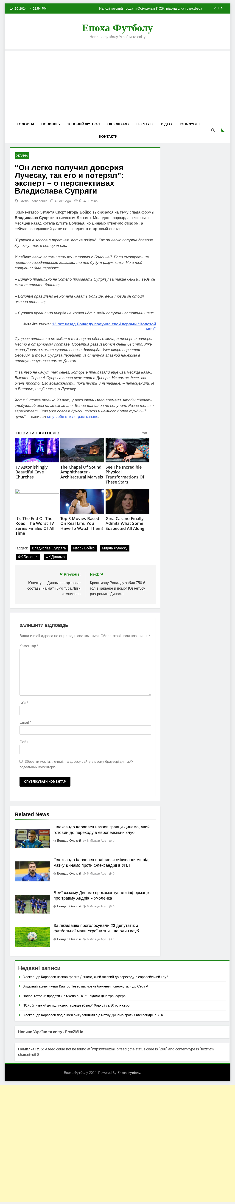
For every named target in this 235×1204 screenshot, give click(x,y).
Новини (49, 124)
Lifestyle (145, 124)
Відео (166, 124)
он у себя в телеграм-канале (72, 416)
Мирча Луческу (114, 548)
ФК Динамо (55, 557)
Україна (22, 155)
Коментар (29, 646)
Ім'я (24, 703)
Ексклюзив (118, 124)
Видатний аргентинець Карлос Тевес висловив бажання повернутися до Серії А (85, 986)
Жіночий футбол (83, 124)
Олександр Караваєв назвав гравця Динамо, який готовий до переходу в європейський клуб (95, 977)
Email (25, 722)
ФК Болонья (28, 557)
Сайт (24, 742)
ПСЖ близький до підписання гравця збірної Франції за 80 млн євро (75, 1005)
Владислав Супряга (49, 548)
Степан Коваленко (33, 201)
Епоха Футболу (117, 28)
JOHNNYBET (189, 124)
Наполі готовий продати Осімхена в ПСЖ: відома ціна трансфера (150, 8)
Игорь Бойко (84, 548)
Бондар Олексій (69, 840)
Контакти (108, 136)
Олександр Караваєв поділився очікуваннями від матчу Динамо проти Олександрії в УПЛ (93, 1015)
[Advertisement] (117, 83)
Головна (25, 124)
